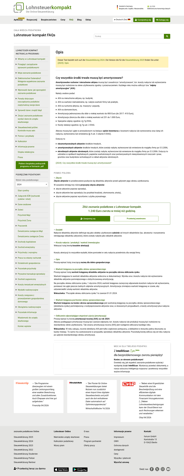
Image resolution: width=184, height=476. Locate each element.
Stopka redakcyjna (26, 152)
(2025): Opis (63, 63)
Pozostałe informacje (27, 312)
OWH (116, 441)
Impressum (119, 437)
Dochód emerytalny (26, 247)
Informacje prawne (26, 146)
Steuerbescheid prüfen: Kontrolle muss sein (28, 129)
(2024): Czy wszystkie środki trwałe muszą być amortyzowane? (84, 163)
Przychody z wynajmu (27, 252)
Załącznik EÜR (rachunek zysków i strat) (29, 197)
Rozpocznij (32, 20)
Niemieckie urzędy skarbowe (66, 437)
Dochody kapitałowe (27, 242)
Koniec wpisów (24, 326)
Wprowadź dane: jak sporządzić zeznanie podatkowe (32, 91)
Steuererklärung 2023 (23, 445)
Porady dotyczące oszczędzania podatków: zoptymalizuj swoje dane (29, 101)
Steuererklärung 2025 (134, 60)
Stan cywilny (23, 190)
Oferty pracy (89, 445)
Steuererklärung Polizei (24, 458)
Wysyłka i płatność (122, 458)
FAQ (71, 20)
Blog (79, 20)
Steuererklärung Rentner (24, 462)
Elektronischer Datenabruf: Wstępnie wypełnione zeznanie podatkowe (31, 81)
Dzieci (20, 210)
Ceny (63, 20)
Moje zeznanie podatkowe (29, 73)
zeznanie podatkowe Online (26, 431)
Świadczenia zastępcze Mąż (30, 231)
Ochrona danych (121, 445)
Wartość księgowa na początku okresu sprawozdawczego (81, 269)
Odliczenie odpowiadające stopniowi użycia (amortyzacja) (81, 316)
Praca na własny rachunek (29, 258)
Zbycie (59, 178)
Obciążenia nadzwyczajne (29, 307)
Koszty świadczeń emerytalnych (32, 284)
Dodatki (59, 230)
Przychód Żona (24, 220)
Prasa (20, 157)
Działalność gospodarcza (29, 263)
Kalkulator (22, 141)
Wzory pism (59, 445)
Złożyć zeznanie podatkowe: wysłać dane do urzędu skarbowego (30, 118)
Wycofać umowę (121, 462)
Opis (58, 259)
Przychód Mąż (24, 215)
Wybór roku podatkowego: (27, 180)
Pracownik (22, 226)
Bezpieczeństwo (49, 20)
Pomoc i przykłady (26, 136)
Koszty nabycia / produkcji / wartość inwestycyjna (78, 242)
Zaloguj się (163, 20)
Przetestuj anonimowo (136, 218)
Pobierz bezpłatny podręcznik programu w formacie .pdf (32, 165)
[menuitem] (122, 20)
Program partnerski (92, 441)
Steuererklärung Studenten (26, 454)
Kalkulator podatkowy (63, 441)
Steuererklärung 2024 (95, 60)
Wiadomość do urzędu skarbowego (28, 319)
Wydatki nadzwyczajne (28, 290)
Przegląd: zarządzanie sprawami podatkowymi (28, 66)
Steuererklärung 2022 (23, 450)
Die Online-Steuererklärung (40, 11)
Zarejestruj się (144, 20)
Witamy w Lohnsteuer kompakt (31, 59)
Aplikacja (18, 20)
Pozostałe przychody (27, 268)
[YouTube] (168, 469)
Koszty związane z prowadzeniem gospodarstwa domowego (31, 298)
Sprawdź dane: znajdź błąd (30, 110)
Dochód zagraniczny (27, 279)
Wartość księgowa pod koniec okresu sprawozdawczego (80, 300)
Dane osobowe (24, 204)
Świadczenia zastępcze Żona (31, 236)
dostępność (119, 450)
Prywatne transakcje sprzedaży (31, 274)
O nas (86, 431)
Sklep (88, 20)
